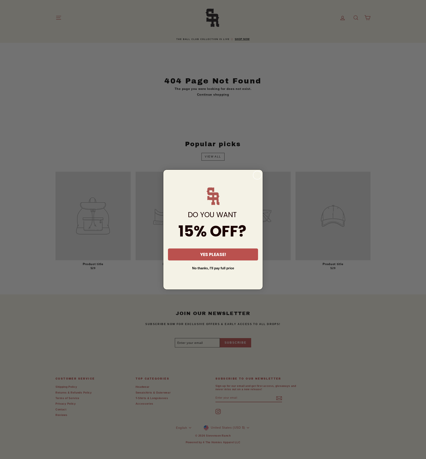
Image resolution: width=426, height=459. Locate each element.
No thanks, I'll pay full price (213, 268)
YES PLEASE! (213, 254)
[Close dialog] (257, 175)
